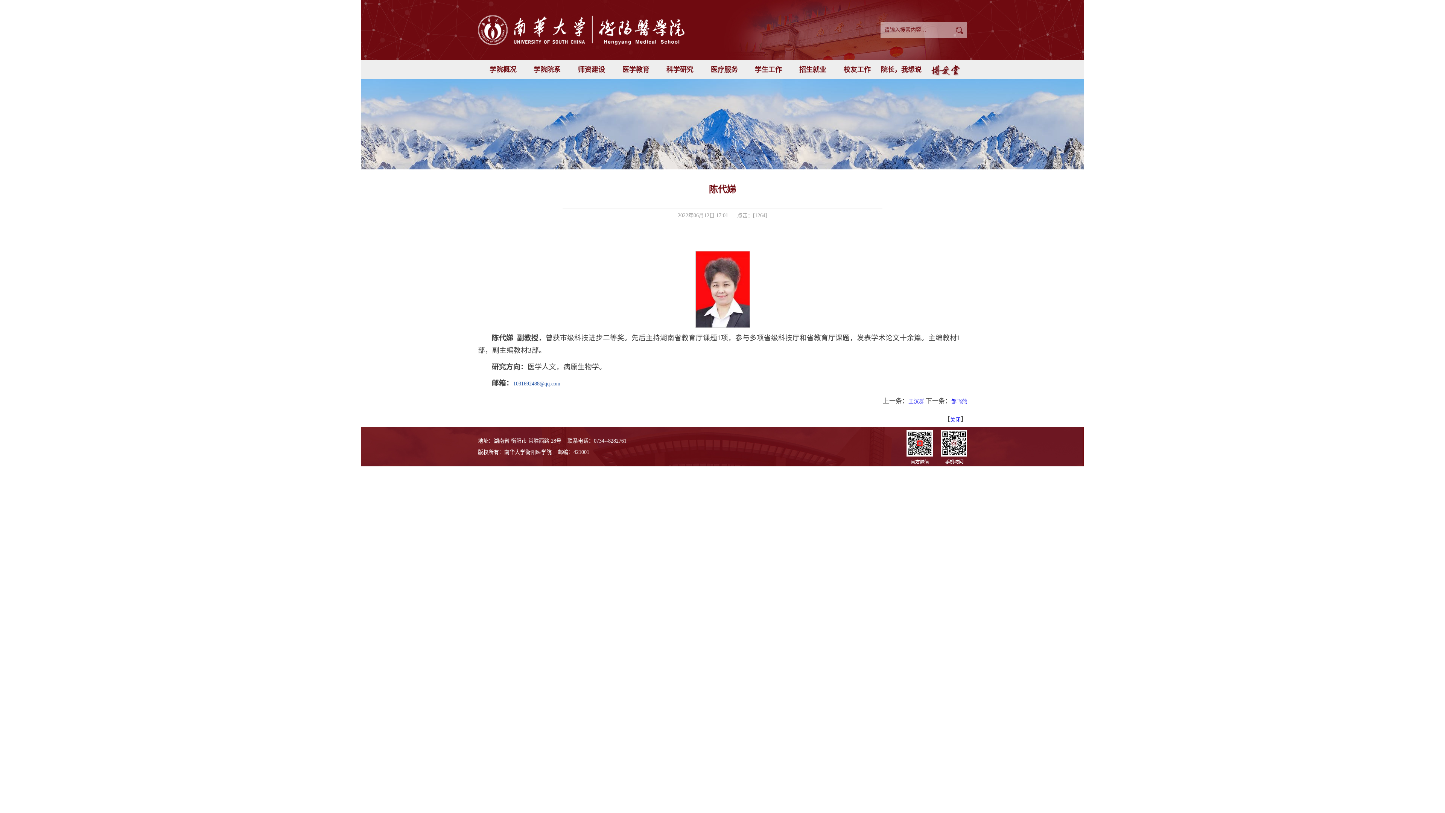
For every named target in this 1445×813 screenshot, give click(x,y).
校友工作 (857, 69)
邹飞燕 (959, 401)
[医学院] (604, 30)
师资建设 (591, 69)
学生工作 (768, 69)
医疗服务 (724, 69)
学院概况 (503, 69)
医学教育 (635, 69)
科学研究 (680, 69)
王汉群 (916, 401)
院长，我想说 (901, 69)
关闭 (955, 420)
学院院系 (547, 69)
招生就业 (812, 69)
